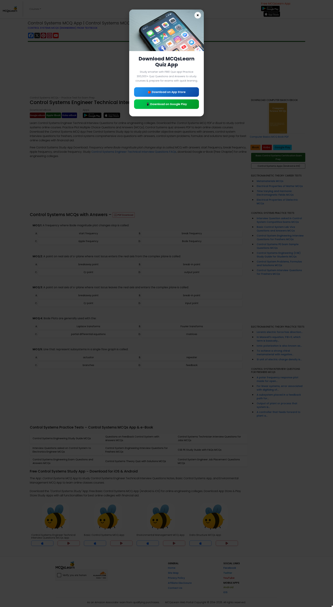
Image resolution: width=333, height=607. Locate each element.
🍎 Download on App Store (167, 92)
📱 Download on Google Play (166, 104)
